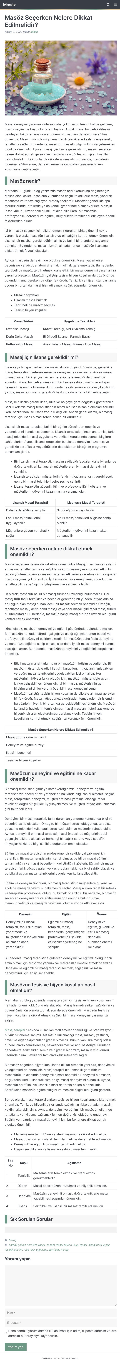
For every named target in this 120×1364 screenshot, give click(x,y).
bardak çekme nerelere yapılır (27, 1244)
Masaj (12, 1240)
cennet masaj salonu (59, 1244)
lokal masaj (80, 1244)
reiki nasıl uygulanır (35, 1249)
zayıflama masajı (59, 1249)
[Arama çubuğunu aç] (107, 4)
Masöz (9, 4)
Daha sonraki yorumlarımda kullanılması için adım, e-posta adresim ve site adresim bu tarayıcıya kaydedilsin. (62, 1333)
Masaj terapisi (15, 1030)
